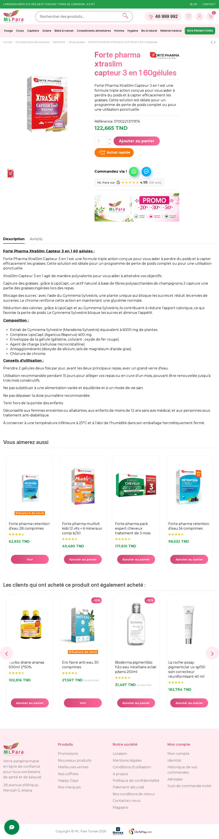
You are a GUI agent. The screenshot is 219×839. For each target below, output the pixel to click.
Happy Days (68, 781)
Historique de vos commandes (182, 769)
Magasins (120, 807)
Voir (30, 559)
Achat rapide (118, 152)
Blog (194, 4)
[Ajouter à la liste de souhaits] (49, 478)
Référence (104, 121)
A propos (120, 774)
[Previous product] (212, 42)
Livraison (120, 754)
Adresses (174, 779)
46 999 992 (166, 16)
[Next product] (215, 42)
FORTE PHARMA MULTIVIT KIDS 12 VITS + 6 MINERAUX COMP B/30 (82, 528)
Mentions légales (127, 760)
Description (14, 239)
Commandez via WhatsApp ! (134, 171)
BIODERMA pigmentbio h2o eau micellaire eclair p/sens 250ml (112, 667)
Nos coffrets (68, 774)
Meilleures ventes (73, 767)
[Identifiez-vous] (188, 16)
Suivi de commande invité (189, 786)
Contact (209, 4)
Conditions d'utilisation (132, 767)
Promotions (68, 754)
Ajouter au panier (136, 141)
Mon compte (178, 754)
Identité (174, 760)
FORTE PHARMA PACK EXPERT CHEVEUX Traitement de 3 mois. (133, 528)
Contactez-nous (126, 801)
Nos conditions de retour (134, 794)
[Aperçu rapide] (49, 488)
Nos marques (69, 787)
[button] (118, 169)
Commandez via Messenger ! (146, 171)
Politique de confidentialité (136, 781)
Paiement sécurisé (128, 787)
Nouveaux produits (74, 760)
